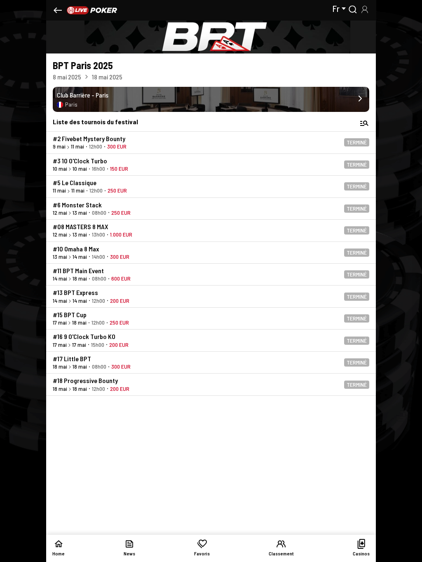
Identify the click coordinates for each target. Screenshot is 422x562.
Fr (336, 9)
